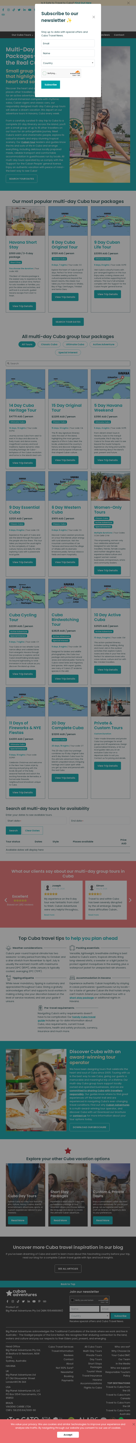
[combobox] (68, 63)
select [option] (46, 64)
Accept (68, 1434)
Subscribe (51, 84)
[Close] (94, 17)
